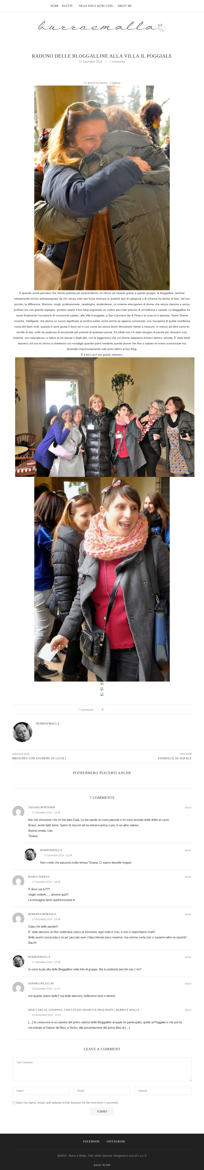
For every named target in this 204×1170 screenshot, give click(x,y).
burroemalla (48, 723)
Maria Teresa (38, 876)
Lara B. (142, 1155)
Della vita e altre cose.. (97, 6)
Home (55, 6)
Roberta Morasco (42, 914)
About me (125, 6)
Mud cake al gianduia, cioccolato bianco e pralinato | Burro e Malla (83, 1009)
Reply (188, 808)
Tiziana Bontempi (41, 807)
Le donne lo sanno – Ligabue (102, 82)
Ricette (67, 6)
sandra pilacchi (41, 983)
